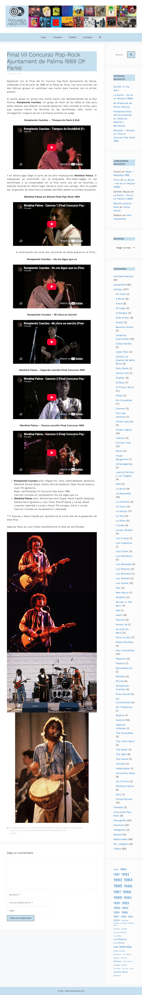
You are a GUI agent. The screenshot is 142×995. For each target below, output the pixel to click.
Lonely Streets (124, 530)
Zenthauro (117, 976)
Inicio (43, 37)
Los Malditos (120, 939)
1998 (123, 916)
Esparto (124, 929)
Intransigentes (124, 464)
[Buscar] (131, 54)
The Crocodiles (124, 733)
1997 (116, 916)
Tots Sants (122, 759)
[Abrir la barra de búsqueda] (100, 37)
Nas (118, 610)
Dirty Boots (122, 368)
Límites (120, 525)
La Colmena (123, 501)
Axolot (119, 322)
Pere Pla (124, 958)
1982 (125, 874)
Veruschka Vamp (125, 773)
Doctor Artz (122, 373)
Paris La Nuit (123, 637)
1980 (123, 869)
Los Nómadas (123, 564)
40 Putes (121, 294)
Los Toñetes (123, 578)
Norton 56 (121, 624)
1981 (116, 874)
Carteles (118, 807)
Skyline (120, 715)
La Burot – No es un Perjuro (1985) (124, 183)
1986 (128, 886)
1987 (117, 892)
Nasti (119, 615)
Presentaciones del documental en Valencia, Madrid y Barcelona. (122, 118)
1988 (127, 892)
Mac (118, 587)
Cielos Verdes (123, 343)
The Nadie (122, 749)
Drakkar (120, 377)
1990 (128, 897)
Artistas (117, 289)
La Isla (119, 516)
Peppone (121, 658)
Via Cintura (122, 781)
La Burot (121, 488)
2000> (116, 920)
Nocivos (120, 619)
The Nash (116, 968)
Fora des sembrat (119, 932)
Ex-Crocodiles (124, 400)
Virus (132, 968)
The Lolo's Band (125, 741)
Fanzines (118, 825)
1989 (117, 897)
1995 (116, 912)
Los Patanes (123, 569)
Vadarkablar (123, 768)
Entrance (116, 929)
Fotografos (119, 829)
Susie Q (120, 720)
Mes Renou (122, 592)
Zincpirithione (124, 799)
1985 (117, 886)
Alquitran (125, 920)
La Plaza (120, 520)
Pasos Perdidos (124, 642)
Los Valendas (122, 946)
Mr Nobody (127, 954)
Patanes (116, 958)
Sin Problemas (124, 707)
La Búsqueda (123, 493)
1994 (125, 908)
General (117, 834)
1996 (124, 912)
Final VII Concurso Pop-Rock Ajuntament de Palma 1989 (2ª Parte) (38, 830)
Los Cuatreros (124, 543)
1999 (130, 916)
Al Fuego (120, 308)
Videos (65, 828)
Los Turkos (122, 583)
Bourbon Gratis (124, 327)
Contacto (87, 37)
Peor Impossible (125, 650)
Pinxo (116, 179)
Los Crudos (122, 538)
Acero (119, 303)
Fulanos (120, 438)
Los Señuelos (123, 573)
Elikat (119, 395)
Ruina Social (123, 694)
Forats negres (124, 429)
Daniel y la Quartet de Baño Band (125, 360)
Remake (120, 676)
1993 (116, 908)
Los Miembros (124, 556)
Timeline (57, 37)
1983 (117, 880)
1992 (125, 903)
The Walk (121, 754)
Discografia (119, 820)
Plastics (120, 663)
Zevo (118, 794)
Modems (121, 597)
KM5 (118, 484)
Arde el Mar (122, 317)
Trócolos (120, 763)
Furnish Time (123, 442)
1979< (116, 869)
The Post (125, 968)
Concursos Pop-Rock (34, 828)
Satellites (116, 965)
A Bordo (13, 833)
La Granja (121, 511)
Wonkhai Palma (75, 828)
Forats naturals (124, 421)
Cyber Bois (122, 351)
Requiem (117, 961)
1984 (128, 879)
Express (120, 408)
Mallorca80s (120, 839)
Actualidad (119, 284)
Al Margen (121, 313)
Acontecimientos (17, 828)
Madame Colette (119, 951)
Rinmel (120, 681)
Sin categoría (121, 844)
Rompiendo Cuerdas (53, 828)
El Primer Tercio (125, 387)
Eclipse (120, 382)
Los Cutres (122, 551)
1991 (116, 903)
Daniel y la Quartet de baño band (123, 924)
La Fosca (121, 506)
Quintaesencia (124, 668)
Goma (119, 451)
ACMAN (72, 37)
